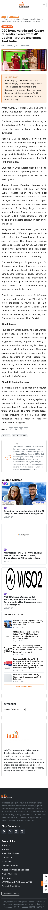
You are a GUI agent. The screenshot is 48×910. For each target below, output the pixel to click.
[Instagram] (22, 831)
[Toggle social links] (42, 883)
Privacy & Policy (9, 874)
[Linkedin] (16, 831)
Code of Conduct (9, 865)
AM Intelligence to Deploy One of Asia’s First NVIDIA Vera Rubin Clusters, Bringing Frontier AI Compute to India (23, 555)
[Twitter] (10, 831)
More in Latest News (24, 686)
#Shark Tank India (20, 436)
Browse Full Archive (11, 894)
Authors (5, 849)
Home (3, 17)
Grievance (6, 878)
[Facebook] (3, 831)
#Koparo (6, 436)
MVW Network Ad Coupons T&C (16, 882)
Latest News (14, 17)
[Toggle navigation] (44, 5)
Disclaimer (6, 861)
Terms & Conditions (10, 886)
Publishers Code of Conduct (15, 870)
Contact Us (6, 857)
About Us (5, 845)
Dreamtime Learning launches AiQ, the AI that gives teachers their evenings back (24, 512)
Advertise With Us (10, 853)
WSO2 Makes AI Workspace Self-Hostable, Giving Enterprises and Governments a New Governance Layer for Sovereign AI (23, 601)
